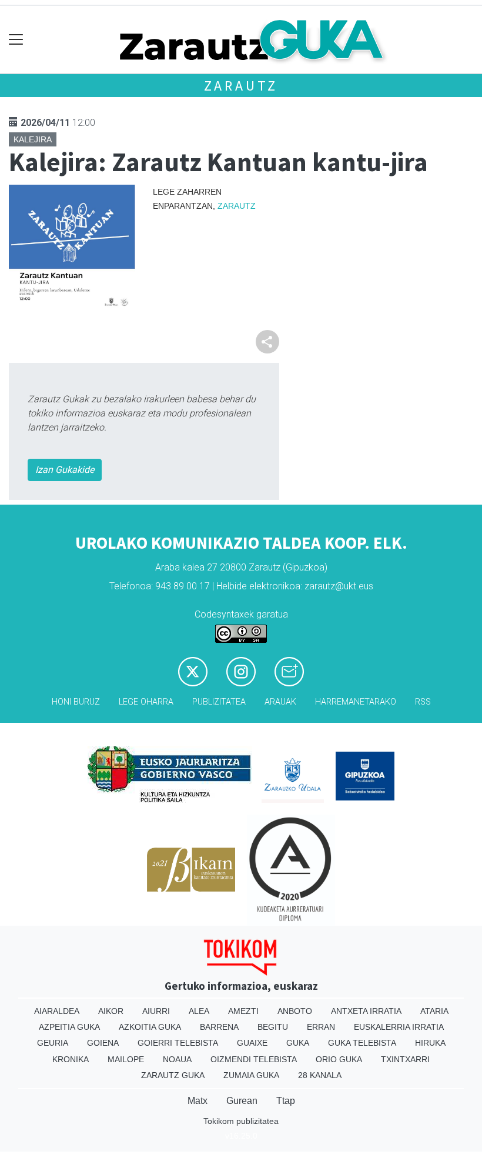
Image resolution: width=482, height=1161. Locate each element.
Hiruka (430, 1042)
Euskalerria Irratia (399, 1027)
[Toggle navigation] (16, 39)
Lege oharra (146, 702)
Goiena (103, 1042)
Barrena (219, 1027)
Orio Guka (339, 1059)
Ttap (285, 1101)
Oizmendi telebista (253, 1059)
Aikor (110, 1011)
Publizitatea (219, 702)
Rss (423, 702)
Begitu (272, 1027)
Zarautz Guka (173, 1075)
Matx (197, 1101)
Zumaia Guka (251, 1075)
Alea (199, 1011)
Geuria (52, 1042)
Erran (321, 1027)
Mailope (126, 1059)
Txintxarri (405, 1059)
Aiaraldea (56, 1011)
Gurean (241, 1101)
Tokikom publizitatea (241, 1121)
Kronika (70, 1059)
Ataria (434, 1011)
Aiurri (156, 1011)
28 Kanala (320, 1075)
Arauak (280, 702)
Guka (297, 1042)
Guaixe (252, 1042)
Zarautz (241, 85)
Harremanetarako (355, 702)
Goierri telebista (178, 1042)
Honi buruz (76, 702)
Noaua (177, 1059)
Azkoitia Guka (150, 1027)
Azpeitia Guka (69, 1027)
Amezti (243, 1011)
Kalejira (33, 139)
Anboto (294, 1011)
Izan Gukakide (64, 469)
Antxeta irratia (366, 1011)
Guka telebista (362, 1042)
